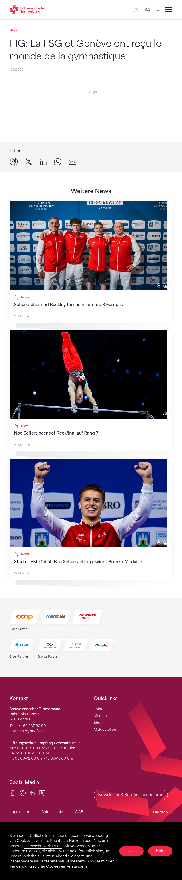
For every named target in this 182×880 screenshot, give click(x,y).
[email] (72, 161)
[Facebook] (23, 793)
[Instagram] (13, 793)
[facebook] (14, 161)
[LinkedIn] (32, 793)
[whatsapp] (57, 161)
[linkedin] (43, 161)
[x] (28, 161)
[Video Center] (42, 793)
